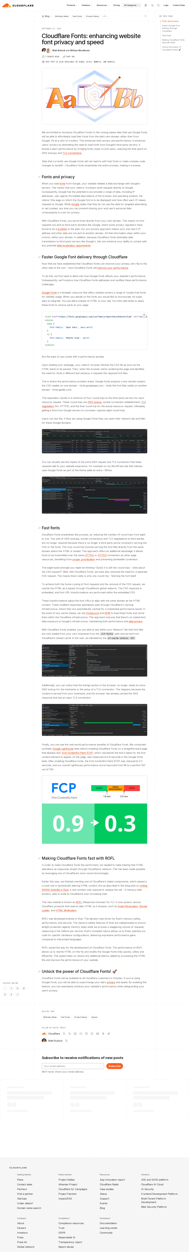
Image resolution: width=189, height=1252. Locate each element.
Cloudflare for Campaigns (72, 1189)
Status (103, 1193)
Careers (21, 1227)
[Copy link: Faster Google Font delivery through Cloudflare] (40, 257)
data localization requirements (74, 245)
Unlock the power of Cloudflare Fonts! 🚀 (171, 48)
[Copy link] (17, 994)
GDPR (61, 1232)
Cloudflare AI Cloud (152, 1184)
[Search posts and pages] (158, 5)
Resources (102, 5)
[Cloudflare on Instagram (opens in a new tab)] (86, 1033)
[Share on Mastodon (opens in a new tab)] (5, 994)
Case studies (107, 1189)
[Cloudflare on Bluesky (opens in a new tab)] (97, 1033)
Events (103, 1203)
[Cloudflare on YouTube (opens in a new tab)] (81, 1033)
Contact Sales (179, 5)
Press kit (22, 1242)
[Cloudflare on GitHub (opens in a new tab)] (92, 1033)
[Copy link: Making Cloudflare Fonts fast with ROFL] (40, 858)
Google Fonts (49, 292)
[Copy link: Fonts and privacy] (40, 177)
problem (62, 229)
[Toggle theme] (152, 5)
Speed (94, 1017)
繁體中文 (97, 62)
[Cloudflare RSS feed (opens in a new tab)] (64, 1033)
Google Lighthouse (63, 748)
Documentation (108, 1223)
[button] (94, 441)
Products (71, 5)
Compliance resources (71, 1223)
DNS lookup (95, 402)
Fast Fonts (77, 16)
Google (75, 204)
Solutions (86, 5)
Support (104, 1198)
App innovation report (112, 1179)
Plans (20, 1179)
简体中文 (111, 62)
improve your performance (112, 267)
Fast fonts (166, 35)
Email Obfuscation (128, 906)
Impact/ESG (65, 1198)
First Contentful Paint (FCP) (77, 752)
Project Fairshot (67, 1193)
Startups (22, 1198)
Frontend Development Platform (159, 1193)
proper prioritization (83, 559)
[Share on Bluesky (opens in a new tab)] (24, 988)
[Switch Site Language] (145, 5)
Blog (102, 1208)
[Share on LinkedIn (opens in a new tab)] (17, 988)
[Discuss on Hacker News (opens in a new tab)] (5, 988)
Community (106, 1232)
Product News (92, 16)
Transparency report (70, 1242)
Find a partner (25, 1193)
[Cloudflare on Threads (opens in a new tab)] (103, 1033)
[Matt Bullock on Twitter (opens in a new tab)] (66, 1040)
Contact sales (24, 1184)
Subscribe (115, 1066)
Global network (25, 1246)
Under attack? (25, 1203)
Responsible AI (66, 1237)
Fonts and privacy (170, 21)
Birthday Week (62, 16)
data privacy (135, 621)
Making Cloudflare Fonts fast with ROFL (173, 41)
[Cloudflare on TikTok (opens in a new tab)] (109, 1033)
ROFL (79, 902)
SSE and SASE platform (154, 1179)
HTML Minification (66, 910)
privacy (111, 982)
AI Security (147, 1189)
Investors (22, 1232)
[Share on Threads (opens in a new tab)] (11, 994)
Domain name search (29, 1208)
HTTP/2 (89, 555)
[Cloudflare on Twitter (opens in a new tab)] (69, 1033)
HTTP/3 (102, 555)
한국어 (89, 62)
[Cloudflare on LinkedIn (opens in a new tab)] (75, 1033)
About (20, 1223)
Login (166, 5)
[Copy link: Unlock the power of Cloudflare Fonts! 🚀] (40, 971)
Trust (61, 1227)
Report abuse (66, 1246)
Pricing (116, 5)
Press (20, 1237)
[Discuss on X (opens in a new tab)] (11, 988)
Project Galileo (66, 1179)
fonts (62, 183)
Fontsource (92, 613)
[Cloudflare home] (18, 5)
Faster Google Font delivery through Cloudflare (171, 28)
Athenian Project (67, 1184)
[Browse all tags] (145, 16)
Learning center (109, 1227)
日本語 (81, 62)
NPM (107, 613)
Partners (22, 1189)
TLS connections (72, 153)
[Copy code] (144, 315)
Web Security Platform (154, 1206)
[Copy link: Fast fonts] (40, 528)
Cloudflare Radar (109, 1184)
